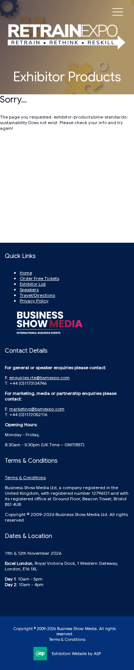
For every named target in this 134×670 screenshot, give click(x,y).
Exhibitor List (33, 284)
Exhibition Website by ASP (76, 653)
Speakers (29, 289)
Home (26, 273)
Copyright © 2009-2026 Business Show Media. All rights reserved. (64, 631)
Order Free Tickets (39, 278)
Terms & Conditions (25, 477)
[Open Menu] (117, 11)
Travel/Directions (37, 295)
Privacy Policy (34, 300)
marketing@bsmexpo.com (36, 409)
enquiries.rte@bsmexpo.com (39, 377)
